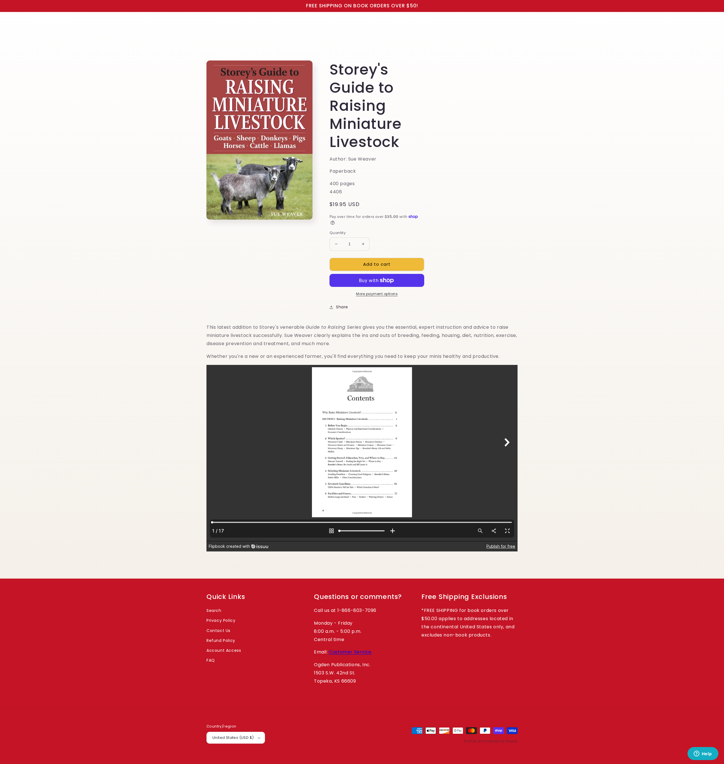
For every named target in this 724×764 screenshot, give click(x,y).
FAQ (210, 660)
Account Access (223, 650)
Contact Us (218, 630)
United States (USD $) (233, 737)
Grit (481, 741)
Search (213, 610)
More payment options (377, 293)
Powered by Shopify (501, 741)
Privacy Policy (220, 620)
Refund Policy (220, 640)
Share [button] (342, 307)
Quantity (337, 232)
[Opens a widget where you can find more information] (702, 754)
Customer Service (350, 652)
